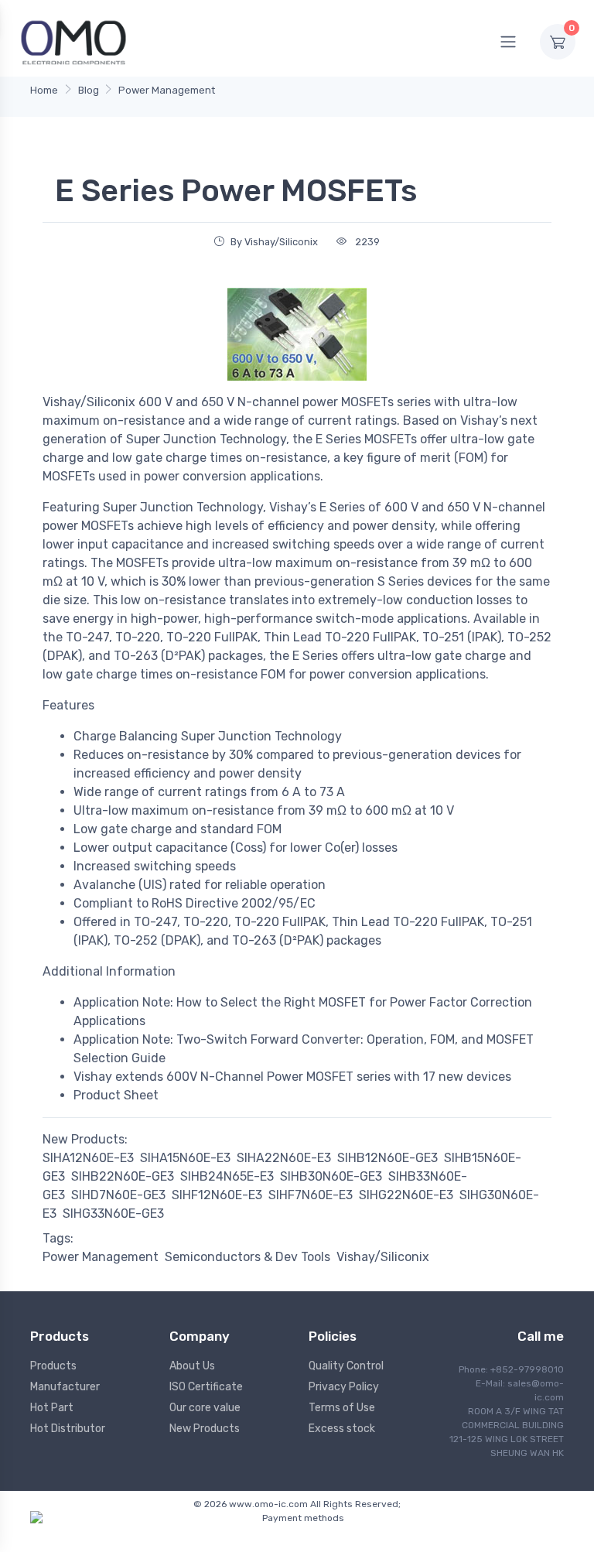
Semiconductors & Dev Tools (247, 1256)
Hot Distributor (67, 1428)
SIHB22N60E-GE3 (122, 1176)
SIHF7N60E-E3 (310, 1195)
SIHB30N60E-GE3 (331, 1176)
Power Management (166, 90)
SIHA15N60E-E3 (185, 1157)
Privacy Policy (344, 1386)
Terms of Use (342, 1407)
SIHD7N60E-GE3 (118, 1195)
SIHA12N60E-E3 (88, 1157)
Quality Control (346, 1366)
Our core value (205, 1407)
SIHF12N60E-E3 (217, 1195)
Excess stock (342, 1428)
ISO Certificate (206, 1386)
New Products (204, 1428)
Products (53, 1366)
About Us (192, 1366)
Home (44, 90)
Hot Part (51, 1407)
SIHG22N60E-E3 (406, 1195)
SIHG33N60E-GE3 (113, 1213)
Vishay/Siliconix (382, 1256)
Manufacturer (65, 1386)
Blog (88, 90)
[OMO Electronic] (73, 41)
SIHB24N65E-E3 (227, 1176)
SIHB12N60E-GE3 (387, 1157)
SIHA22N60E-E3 (284, 1157)
